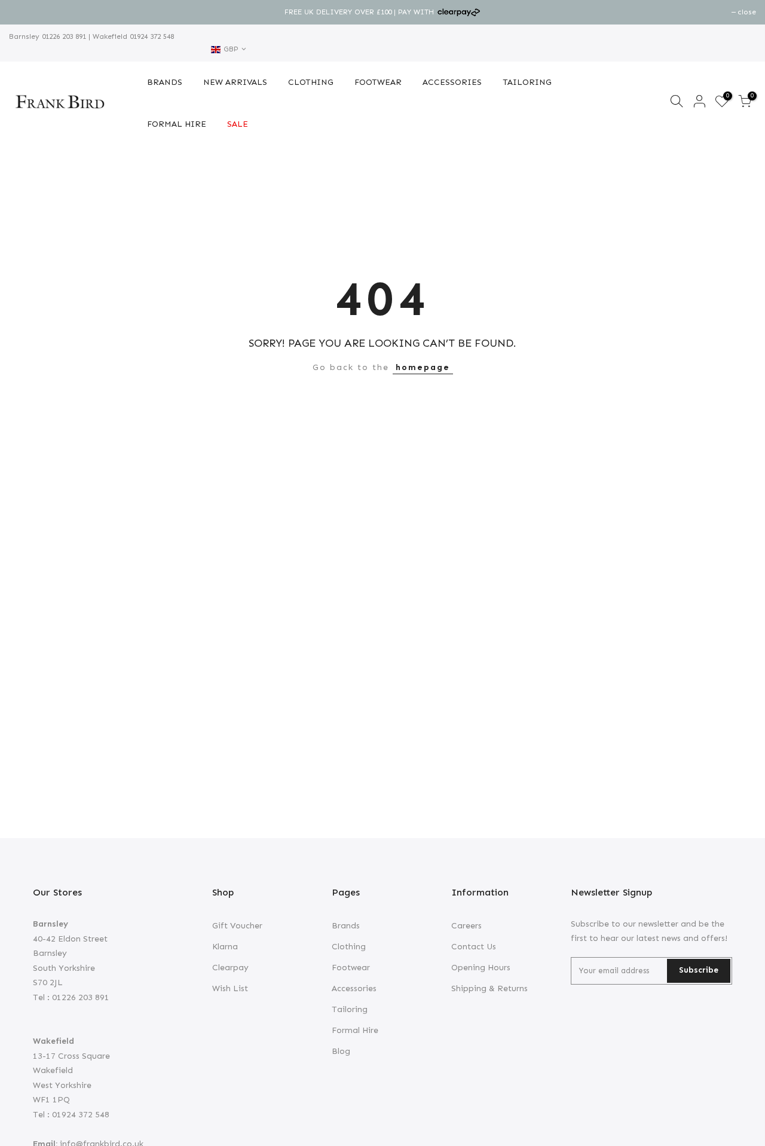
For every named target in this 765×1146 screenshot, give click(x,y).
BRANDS (164, 82)
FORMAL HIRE (176, 124)
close (24, 12)
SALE (237, 124)
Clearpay (230, 967)
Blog (341, 1051)
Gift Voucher (237, 926)
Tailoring (350, 1009)
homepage (423, 367)
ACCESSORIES (452, 82)
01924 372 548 (150, 36)
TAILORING (527, 82)
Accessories (354, 988)
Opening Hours (480, 967)
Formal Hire (355, 1030)
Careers (466, 926)
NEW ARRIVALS (235, 82)
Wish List (230, 988)
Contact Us (473, 947)
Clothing (349, 947)
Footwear (351, 967)
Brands (346, 926)
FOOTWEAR (378, 82)
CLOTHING (310, 82)
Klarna (225, 947)
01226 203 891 (62, 36)
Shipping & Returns (489, 988)
